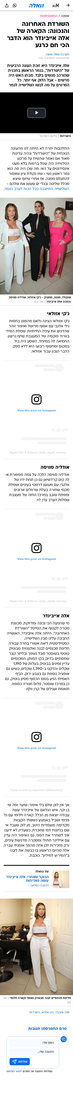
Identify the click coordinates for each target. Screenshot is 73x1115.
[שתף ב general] (6, 5)
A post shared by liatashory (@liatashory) (36, 790)
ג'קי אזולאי (47, 1012)
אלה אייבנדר (62, 1012)
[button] (56, 5)
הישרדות (34, 1012)
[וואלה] (36, 5)
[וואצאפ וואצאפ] (15, 5)
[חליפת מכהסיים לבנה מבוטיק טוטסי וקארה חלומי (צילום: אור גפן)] (36, 952)
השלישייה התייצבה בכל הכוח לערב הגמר (36, 189)
